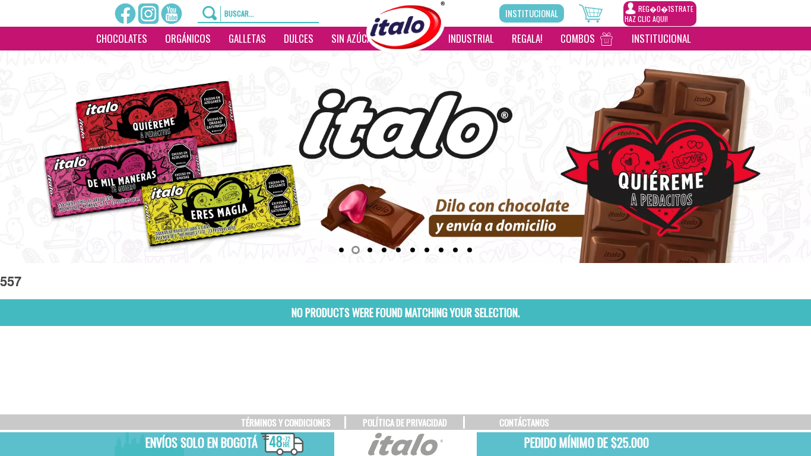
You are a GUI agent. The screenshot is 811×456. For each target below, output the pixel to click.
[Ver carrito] (601, 12)
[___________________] (709, 38)
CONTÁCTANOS (524, 422)
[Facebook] (125, 13)
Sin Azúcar (354, 38)
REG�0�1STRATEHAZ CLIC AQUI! (659, 14)
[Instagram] (148, 13)
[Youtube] (171, 13)
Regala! (527, 38)
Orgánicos (188, 38)
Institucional (531, 13)
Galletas (247, 38)
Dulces (298, 38)
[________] (402, 62)
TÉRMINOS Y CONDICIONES (286, 422)
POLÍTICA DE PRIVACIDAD (405, 422)
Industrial (471, 38)
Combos (577, 38)
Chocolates (121, 38)
